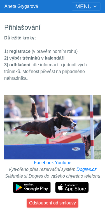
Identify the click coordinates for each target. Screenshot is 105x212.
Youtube (63, 162)
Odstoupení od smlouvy (52, 203)
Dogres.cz (86, 169)
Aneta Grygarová (21, 6)
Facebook (44, 162)
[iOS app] (72, 187)
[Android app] (32, 187)
